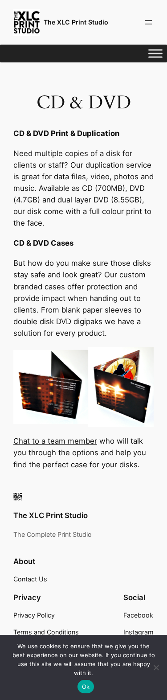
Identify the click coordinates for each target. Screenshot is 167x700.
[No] (155, 667)
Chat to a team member (55, 440)
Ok (86, 686)
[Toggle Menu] (155, 53)
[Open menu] (148, 22)
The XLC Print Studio (76, 22)
